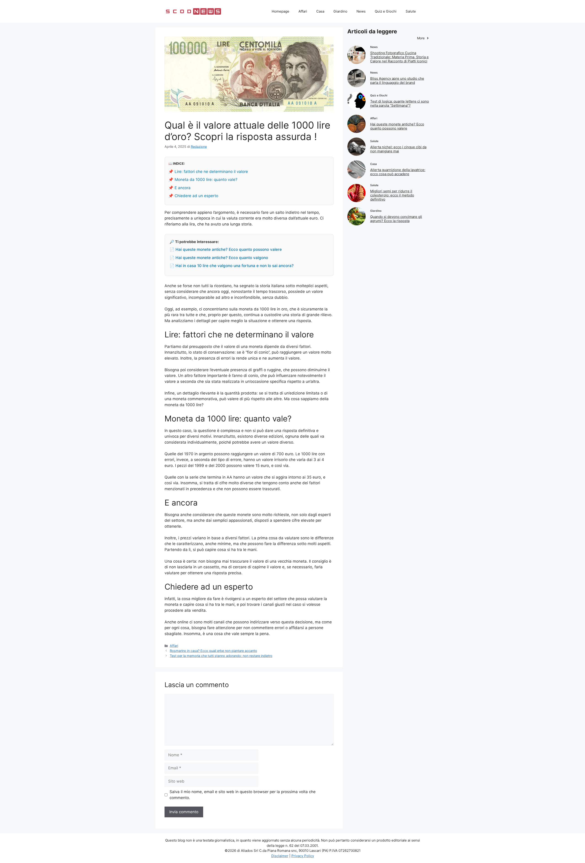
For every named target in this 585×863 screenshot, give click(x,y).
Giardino (340, 11)
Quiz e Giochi (385, 11)
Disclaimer (279, 856)
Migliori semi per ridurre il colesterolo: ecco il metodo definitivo (392, 195)
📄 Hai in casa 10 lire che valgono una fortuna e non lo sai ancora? (232, 265)
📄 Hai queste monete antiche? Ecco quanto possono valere (226, 249)
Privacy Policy (302, 856)
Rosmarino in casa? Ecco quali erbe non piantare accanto (213, 651)
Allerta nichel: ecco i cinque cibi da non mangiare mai (398, 149)
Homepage (280, 11)
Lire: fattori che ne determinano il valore (211, 171)
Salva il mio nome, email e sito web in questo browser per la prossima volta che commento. (243, 794)
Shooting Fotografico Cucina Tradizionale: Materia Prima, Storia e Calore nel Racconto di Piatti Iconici (399, 57)
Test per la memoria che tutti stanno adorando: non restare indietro (221, 656)
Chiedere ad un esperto (196, 195)
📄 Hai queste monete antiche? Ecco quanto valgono (219, 257)
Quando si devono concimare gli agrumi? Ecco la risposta (396, 218)
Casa (320, 11)
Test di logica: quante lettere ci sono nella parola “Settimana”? (399, 103)
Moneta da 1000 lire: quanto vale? (206, 179)
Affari (302, 11)
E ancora (183, 187)
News (361, 11)
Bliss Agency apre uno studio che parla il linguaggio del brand (397, 80)
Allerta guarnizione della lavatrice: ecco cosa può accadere (397, 172)
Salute (411, 11)
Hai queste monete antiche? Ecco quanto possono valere (397, 126)
